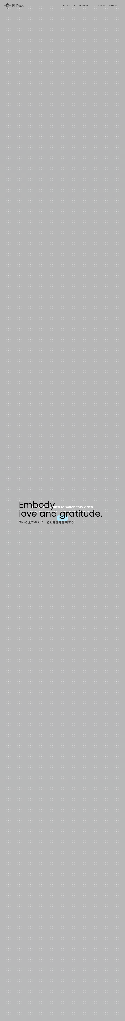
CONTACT (115, 5)
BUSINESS (84, 5)
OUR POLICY (68, 5)
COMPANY (100, 5)
